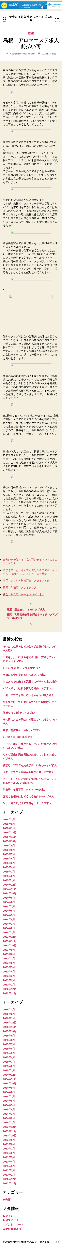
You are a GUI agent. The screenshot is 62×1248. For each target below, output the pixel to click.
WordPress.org (12, 1228)
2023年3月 (9, 975)
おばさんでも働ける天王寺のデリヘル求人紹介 (30, 681)
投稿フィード (10, 1220)
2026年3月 (9, 819)
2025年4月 (9, 867)
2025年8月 (9, 849)
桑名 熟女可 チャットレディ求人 (23, 594)
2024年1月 (9, 932)
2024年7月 (9, 906)
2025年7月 (9, 854)
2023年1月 (9, 984)
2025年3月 (9, 871)
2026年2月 (9, 823)
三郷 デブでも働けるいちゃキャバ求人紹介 (28, 695)
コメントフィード (13, 1224)
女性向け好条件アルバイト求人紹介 (31, 18)
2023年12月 (9, 936)
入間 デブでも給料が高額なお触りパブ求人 (28, 772)
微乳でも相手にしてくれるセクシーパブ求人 (28, 796)
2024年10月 (9, 893)
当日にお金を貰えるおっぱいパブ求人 (24, 674)
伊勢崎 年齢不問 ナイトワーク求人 (24, 789)
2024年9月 (9, 897)
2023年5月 (9, 967)
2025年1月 (9, 880)
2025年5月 (9, 863)
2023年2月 (9, 980)
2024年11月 (9, 889)
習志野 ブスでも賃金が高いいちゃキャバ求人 (30, 765)
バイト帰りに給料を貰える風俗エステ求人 (27, 688)
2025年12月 (9, 832)
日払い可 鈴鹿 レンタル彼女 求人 (22, 668)
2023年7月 (9, 958)
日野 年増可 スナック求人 (20, 587)
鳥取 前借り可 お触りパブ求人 (22, 730)
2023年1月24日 (49, 53)
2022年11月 (9, 993)
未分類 (31, 33)
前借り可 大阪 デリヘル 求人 (19, 712)
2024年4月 (9, 919)
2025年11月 (9, 836)
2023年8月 (9, 954)
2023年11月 (9, 941)
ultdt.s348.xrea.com (26, 53)
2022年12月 (9, 989)
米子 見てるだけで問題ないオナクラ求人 (27, 803)
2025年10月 (9, 841)
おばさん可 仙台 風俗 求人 (18, 737)
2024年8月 (9, 902)
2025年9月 (9, 845)
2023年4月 (9, 971)
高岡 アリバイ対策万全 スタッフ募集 (26, 580)
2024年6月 (9, 910)
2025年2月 (9, 876)
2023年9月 (9, 949)
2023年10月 (9, 945)
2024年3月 (9, 923)
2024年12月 (9, 884)
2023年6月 (9, 962)
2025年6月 (9, 858)
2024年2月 (9, 928)
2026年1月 (9, 828)
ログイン (8, 1215)
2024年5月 (9, 915)
